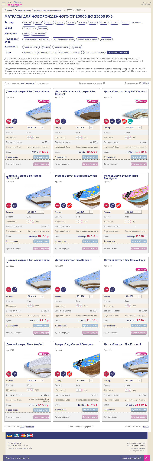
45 (147, 83)
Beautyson (42, 28)
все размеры (136, 23)
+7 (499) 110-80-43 (14, 443)
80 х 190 (125, 23)
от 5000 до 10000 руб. (47, 52)
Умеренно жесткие (62, 47)
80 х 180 (114, 23)
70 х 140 (60, 23)
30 (144, 83)
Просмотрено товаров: (17, 458)
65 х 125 (49, 23)
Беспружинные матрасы (63, 39)
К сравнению (12, 157)
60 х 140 (38, 23)
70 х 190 (81, 23)
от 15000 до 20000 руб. (94, 52)
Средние (46, 47)
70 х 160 (70, 23)
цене (22, 83)
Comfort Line (29, 28)
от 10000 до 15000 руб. (71, 52)
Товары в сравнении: (130, 458)
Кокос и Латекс (38, 34)
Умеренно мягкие (31, 47)
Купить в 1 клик (41, 157)
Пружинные (106, 39)
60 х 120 (27, 23)
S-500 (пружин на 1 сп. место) (36, 39)
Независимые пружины (87, 39)
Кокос (26, 34)
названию (30, 83)
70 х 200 (92, 23)
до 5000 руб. (29, 52)
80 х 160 (103, 23)
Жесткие (77, 47)
